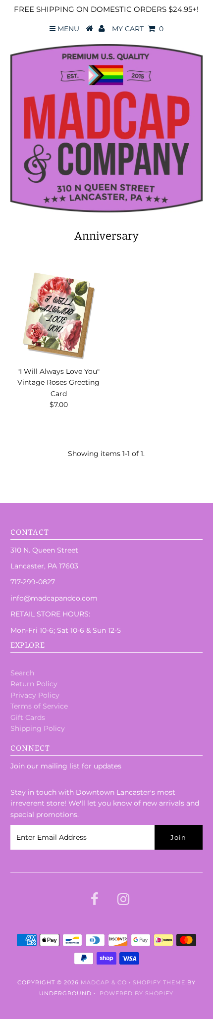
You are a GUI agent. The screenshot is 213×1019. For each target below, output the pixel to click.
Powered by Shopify (136, 993)
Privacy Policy (34, 695)
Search (22, 672)
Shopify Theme (159, 982)
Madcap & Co (104, 982)
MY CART (137, 28)
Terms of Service (39, 706)
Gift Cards (27, 717)
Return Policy (33, 683)
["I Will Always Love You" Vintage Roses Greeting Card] (58, 316)
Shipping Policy (37, 728)
